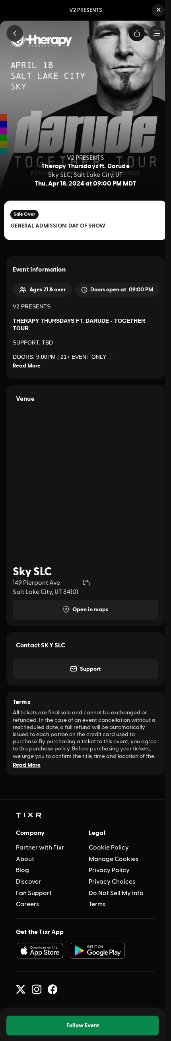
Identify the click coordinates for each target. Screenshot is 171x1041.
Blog (22, 870)
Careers (27, 904)
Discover (28, 881)
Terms (97, 904)
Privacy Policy (109, 870)
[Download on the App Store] (40, 951)
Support (90, 669)
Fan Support (34, 893)
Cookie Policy (109, 847)
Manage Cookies (113, 859)
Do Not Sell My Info (116, 893)
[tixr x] (20, 989)
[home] (28, 815)
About (25, 859)
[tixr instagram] (36, 989)
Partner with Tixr (40, 847)
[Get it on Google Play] (98, 951)
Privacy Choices (112, 881)
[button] (158, 10)
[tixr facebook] (52, 989)
